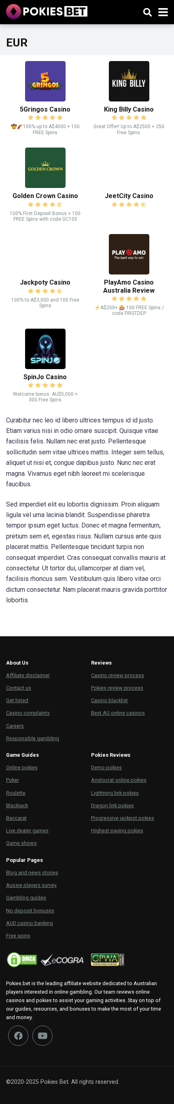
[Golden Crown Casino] (45, 186)
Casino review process (117, 675)
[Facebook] (18, 1036)
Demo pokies (106, 767)
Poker (12, 780)
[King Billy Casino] (129, 99)
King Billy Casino (129, 109)
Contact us (18, 688)
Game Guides (22, 755)
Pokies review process (117, 688)
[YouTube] (42, 1036)
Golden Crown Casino (45, 196)
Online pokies (22, 767)
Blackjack (17, 805)
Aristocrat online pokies (118, 780)
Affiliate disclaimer (28, 675)
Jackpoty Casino (45, 282)
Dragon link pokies (112, 805)
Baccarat (16, 818)
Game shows (21, 843)
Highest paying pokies (117, 830)
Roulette (15, 793)
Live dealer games (27, 830)
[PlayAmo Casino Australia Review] (129, 272)
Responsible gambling (32, 738)
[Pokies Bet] (46, 10)
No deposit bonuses (30, 911)
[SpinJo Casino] (45, 367)
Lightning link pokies (115, 793)
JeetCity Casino (129, 196)
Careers (15, 726)
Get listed (17, 700)
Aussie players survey (31, 885)
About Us (17, 663)
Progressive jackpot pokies (122, 818)
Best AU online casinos (118, 713)
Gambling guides (26, 898)
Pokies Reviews (110, 755)
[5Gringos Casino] (45, 99)
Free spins (18, 936)
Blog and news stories (32, 873)
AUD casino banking (29, 923)
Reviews (101, 663)
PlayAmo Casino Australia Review (129, 286)
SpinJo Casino (45, 377)
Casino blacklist (109, 700)
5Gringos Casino (45, 109)
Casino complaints (28, 713)
